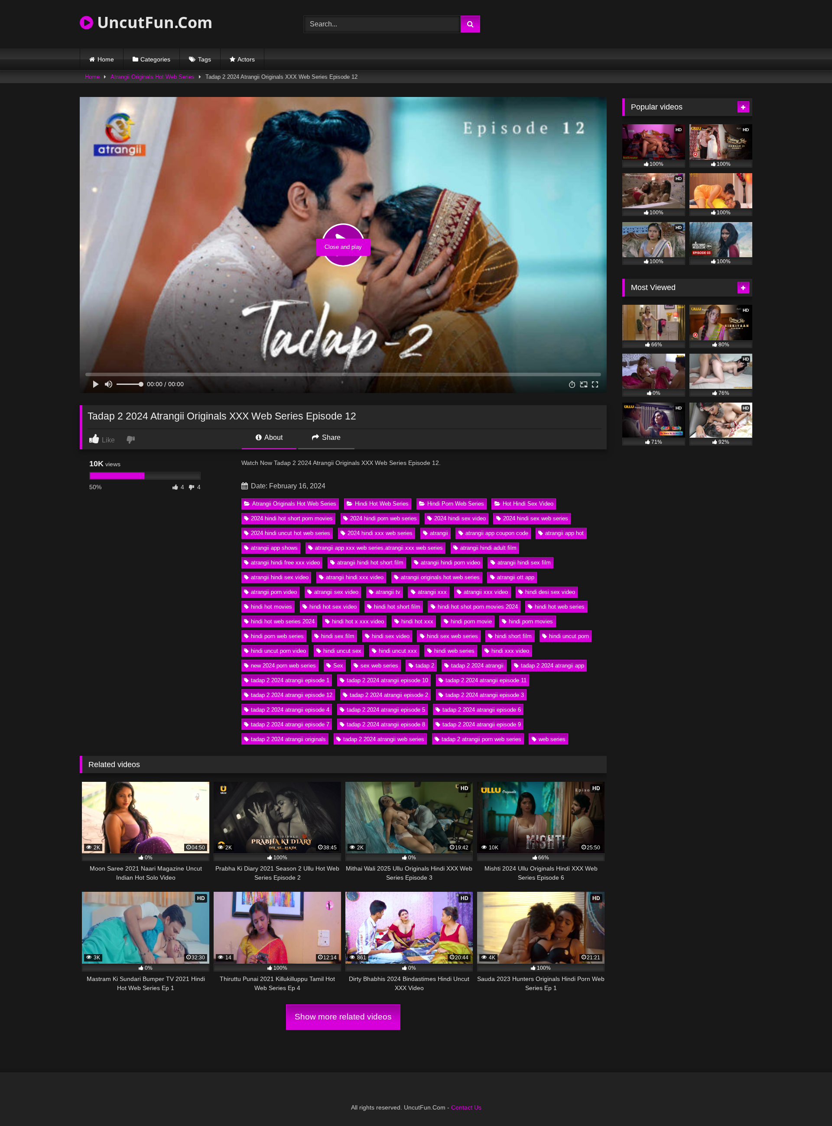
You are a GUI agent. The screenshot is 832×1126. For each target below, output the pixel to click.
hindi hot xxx (417, 621)
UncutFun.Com (152, 22)
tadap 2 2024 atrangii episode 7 (290, 724)
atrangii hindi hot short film (370, 562)
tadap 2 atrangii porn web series (481, 739)
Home (106, 59)
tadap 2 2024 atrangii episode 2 (389, 695)
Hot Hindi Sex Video (528, 503)
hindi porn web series (277, 636)
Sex (338, 665)
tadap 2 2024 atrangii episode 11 (485, 680)
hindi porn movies (531, 621)
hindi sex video (391, 636)
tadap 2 (425, 665)
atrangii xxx (432, 592)
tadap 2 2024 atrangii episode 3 (484, 695)
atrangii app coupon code (496, 533)
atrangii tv (388, 592)
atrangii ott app (515, 577)
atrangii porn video (274, 592)
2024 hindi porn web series (383, 518)
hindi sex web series (452, 636)
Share (330, 437)
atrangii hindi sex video (280, 577)
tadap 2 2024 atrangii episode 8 (386, 724)
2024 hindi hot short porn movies (292, 518)
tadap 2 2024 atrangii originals (288, 739)
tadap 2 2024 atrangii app (552, 665)
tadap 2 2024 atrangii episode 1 (290, 680)
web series (552, 739)
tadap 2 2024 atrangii (477, 665)
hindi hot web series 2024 (283, 621)
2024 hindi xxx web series (380, 533)
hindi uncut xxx (398, 651)
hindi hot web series (560, 606)
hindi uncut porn (569, 636)
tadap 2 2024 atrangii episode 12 (291, 695)
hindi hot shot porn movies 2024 (478, 606)
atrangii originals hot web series (440, 577)
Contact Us (466, 1107)
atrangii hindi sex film (524, 562)
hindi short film (513, 636)
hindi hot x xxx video (358, 621)
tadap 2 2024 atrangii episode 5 (386, 710)
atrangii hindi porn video (450, 562)
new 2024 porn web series (283, 665)
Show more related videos (343, 1016)
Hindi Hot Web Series (382, 503)
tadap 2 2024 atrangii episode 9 (481, 724)
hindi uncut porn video (278, 651)
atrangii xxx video (486, 592)
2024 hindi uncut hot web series (290, 533)
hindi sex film (337, 636)
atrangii (439, 533)
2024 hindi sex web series (535, 518)
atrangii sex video (336, 592)
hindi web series (454, 651)
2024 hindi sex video (460, 518)
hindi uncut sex (342, 651)
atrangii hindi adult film (488, 548)
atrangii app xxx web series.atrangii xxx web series (379, 548)
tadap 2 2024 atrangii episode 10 (387, 680)
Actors (246, 59)
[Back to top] (805, 1100)
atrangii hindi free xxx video (285, 562)
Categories (155, 59)
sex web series (379, 665)
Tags (204, 59)
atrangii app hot (564, 533)
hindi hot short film (397, 606)
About (273, 437)
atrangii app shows (274, 548)
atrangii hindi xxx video (355, 577)
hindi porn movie (471, 621)
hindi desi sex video (550, 592)
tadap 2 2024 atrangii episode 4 (290, 710)
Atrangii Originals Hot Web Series (152, 77)
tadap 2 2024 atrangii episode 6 (481, 710)
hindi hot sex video (333, 606)
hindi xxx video (510, 651)
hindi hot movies (271, 606)
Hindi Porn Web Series (455, 503)
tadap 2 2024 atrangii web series (383, 739)
